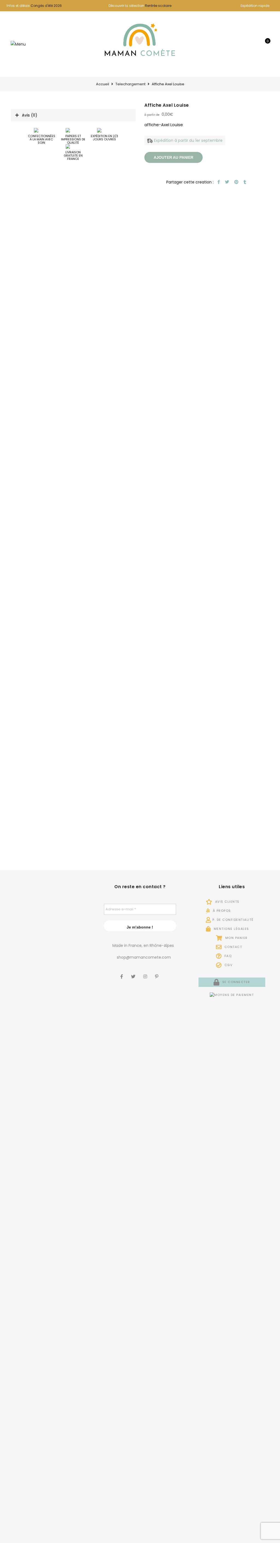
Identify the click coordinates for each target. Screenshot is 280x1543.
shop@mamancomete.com (144, 957)
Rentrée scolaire (158, 5)
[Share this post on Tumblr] (244, 182)
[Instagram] (145, 973)
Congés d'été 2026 (46, 5)
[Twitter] (134, 973)
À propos (221, 910)
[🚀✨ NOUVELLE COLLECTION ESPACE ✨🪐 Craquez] (48, 1046)
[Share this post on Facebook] (217, 182)
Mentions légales (230, 929)
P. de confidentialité (233, 920)
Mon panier (236, 938)
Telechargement (130, 84)
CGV (227, 965)
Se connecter (235, 982)
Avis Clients (227, 901)
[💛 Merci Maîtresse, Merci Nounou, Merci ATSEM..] (77, 1345)
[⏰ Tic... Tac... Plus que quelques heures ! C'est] (77, 1023)
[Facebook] (122, 973)
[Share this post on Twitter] (226, 182)
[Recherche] (248, 44)
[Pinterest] (157, 973)
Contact (232, 947)
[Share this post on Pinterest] (235, 182)
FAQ (227, 956)
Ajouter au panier (173, 157)
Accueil (102, 84)
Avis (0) (29, 115)
